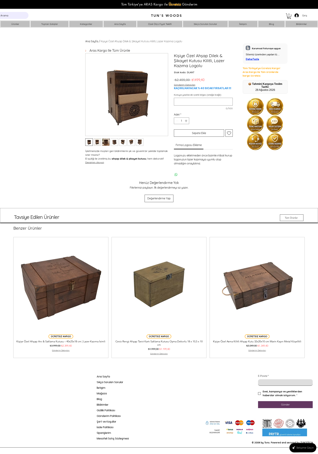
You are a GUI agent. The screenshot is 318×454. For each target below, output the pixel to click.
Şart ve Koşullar (106, 422)
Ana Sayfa (91, 41)
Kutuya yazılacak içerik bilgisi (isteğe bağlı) (197, 94)
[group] (159, 297)
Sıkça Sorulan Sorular (110, 382)
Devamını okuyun (94, 162)
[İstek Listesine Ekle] (229, 133)
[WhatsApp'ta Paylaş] (176, 175)
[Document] (248, 48)
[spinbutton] (181, 121)
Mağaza (102, 393)
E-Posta (263, 375)
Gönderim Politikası (109, 416)
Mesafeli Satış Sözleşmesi (113, 438)
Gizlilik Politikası (106, 410)
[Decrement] (176, 121)
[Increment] (186, 121)
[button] (289, 16)
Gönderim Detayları (184, 84)
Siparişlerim (104, 433)
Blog (99, 399)
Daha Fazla (252, 59)
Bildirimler (102, 405)
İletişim (101, 388)
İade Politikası (105, 427)
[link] (189, 145)
